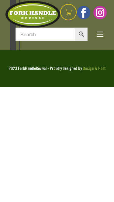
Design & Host (94, 68)
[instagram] (100, 12)
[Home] (32, 14)
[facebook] (84, 12)
